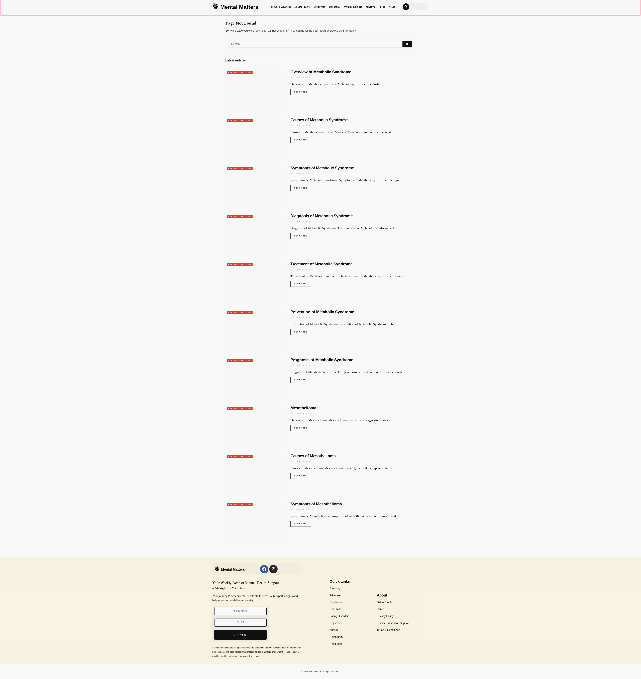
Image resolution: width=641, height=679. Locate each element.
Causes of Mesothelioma (313, 456)
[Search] (406, 6)
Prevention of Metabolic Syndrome (322, 312)
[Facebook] (264, 569)
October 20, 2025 (300, 78)
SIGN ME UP (240, 635)
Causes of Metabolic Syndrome (319, 120)
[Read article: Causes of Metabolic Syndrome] (255, 138)
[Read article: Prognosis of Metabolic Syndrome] (255, 378)
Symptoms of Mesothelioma (316, 504)
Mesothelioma (303, 408)
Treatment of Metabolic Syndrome (321, 264)
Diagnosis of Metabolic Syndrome (321, 216)
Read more (302, 91)
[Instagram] (273, 569)
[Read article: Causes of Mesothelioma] (255, 474)
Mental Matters (239, 7)
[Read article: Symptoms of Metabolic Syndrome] (255, 186)
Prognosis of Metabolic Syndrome (321, 360)
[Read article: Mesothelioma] (255, 426)
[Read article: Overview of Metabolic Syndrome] (255, 90)
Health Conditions (239, 72)
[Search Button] (407, 44)
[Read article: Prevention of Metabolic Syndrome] (255, 330)
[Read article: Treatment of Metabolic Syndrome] (255, 282)
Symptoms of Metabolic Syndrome (322, 168)
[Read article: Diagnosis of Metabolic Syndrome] (255, 234)
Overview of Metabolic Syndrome (320, 72)
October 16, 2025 (300, 413)
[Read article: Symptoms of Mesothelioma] (255, 522)
